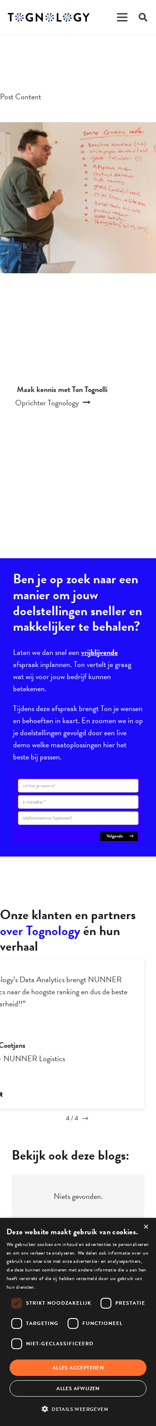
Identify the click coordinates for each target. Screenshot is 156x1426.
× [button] (146, 1227)
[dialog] (78, 1322)
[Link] (49, 17)
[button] (78, 1409)
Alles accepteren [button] (78, 1368)
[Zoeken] (143, 17)
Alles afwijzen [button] (78, 1388)
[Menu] (121, 17)
